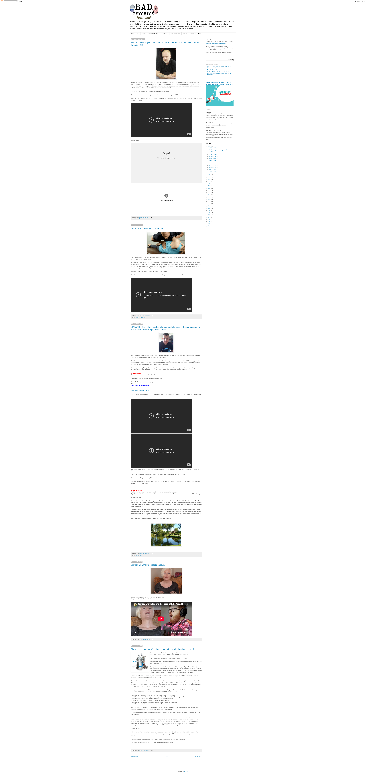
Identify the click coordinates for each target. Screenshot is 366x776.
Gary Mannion (138, 555)
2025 (209, 174)
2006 (209, 217)
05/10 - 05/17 (212, 163)
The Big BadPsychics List (189, 33)
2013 (209, 201)
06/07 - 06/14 (212, 156)
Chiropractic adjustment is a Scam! (147, 228)
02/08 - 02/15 (212, 172)
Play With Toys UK (212, 70)
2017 (209, 192)
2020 (209, 186)
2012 (209, 203)
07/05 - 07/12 (212, 154)
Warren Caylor (138, 218)
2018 (209, 190)
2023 (209, 179)
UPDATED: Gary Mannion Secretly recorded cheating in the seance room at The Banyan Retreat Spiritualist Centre (165, 328)
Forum (143, 33)
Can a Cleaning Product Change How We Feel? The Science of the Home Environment (219, 67)
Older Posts (198, 756)
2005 (209, 219)
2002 (209, 226)
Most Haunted (164, 33)
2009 (209, 210)
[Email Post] (151, 217)
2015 (209, 197)
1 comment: (146, 217)
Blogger (186, 771)
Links (199, 33)
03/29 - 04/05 (212, 169)
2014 (209, 199)
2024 (209, 177)
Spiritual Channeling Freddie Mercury (148, 565)
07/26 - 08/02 (212, 148)
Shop (137, 33)
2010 (209, 208)
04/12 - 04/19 (212, 167)
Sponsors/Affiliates (175, 33)
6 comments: (146, 750)
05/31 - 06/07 (212, 158)
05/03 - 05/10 (212, 165)
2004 (209, 221)
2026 (209, 146)
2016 (209, 195)
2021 (209, 183)
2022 (209, 181)
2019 (209, 188)
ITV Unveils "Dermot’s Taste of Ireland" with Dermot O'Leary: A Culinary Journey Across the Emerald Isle (219, 73)
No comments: (146, 315)
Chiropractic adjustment (140, 317)
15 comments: (146, 553)
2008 (209, 212)
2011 (209, 206)
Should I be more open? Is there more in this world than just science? (162, 649)
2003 (209, 223)
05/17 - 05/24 (212, 161)
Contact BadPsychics (153, 33)
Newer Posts (134, 756)
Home (132, 33)
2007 (209, 215)
